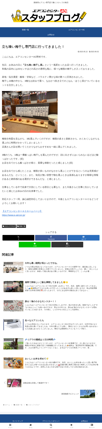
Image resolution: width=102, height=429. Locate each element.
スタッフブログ (10, 226)
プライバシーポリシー (51, 421)
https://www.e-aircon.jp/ (13, 215)
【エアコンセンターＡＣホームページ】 (22, 211)
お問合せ (84, 421)
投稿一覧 (22, 226)
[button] (67, 244)
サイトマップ (17, 421)
